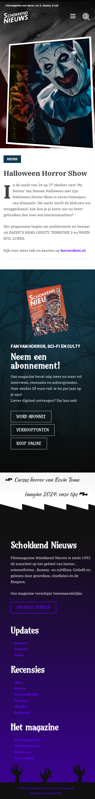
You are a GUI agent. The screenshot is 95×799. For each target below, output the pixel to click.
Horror (20, 688)
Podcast (21, 649)
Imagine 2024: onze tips (51, 494)
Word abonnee (31, 416)
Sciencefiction (26, 694)
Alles (18, 682)
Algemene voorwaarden (46, 793)
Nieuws (20, 643)
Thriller (21, 706)
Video (19, 655)
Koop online (28, 443)
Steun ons (22, 752)
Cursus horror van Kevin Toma (46, 480)
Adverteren (24, 758)
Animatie (22, 712)
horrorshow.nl (73, 250)
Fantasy (21, 700)
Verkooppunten (32, 430)
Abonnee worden (33, 607)
